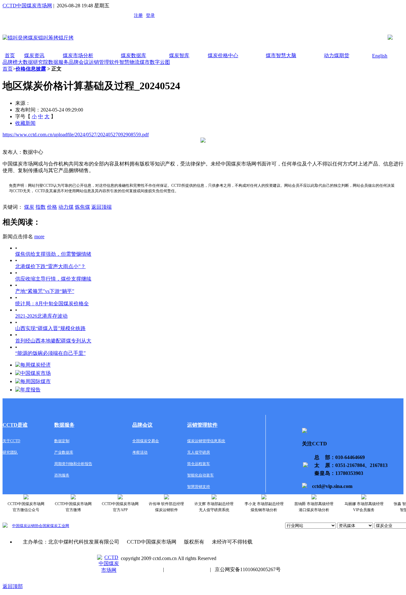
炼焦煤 (82, 207)
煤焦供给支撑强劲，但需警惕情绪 (53, 254)
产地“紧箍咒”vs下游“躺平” (44, 291)
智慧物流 (129, 62)
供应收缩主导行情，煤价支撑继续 (53, 278)
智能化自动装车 (200, 475)
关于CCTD (11, 441)
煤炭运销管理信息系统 (206, 441)
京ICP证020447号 (187, 569)
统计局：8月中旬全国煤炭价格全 (52, 303)
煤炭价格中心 (223, 55)
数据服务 (58, 62)
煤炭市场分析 (78, 55)
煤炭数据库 (133, 55)
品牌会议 (79, 62)
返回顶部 (13, 586)
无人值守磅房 (198, 452)
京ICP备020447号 (140, 569)
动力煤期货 (336, 55)
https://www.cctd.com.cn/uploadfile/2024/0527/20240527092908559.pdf (76, 134)
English (379, 55)
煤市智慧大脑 (281, 55)
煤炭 (29, 207)
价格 (52, 207)
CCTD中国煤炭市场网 (27, 5)
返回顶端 (101, 207)
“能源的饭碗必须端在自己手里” (50, 353)
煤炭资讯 (34, 55)
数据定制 (61, 441)
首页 (10, 55)
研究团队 (10, 452)
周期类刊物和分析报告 (73, 464)
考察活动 (139, 452)
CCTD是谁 (15, 425)
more (39, 236)
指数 (41, 207)
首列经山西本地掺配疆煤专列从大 (53, 340)
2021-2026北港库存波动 (41, 316)
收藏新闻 (25, 123)
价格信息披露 (31, 68)
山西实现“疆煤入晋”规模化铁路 (50, 328)
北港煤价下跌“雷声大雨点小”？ (50, 266)
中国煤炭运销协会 (27, 526)
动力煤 (66, 207)
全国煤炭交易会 (145, 441)
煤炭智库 (179, 55)
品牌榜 (10, 62)
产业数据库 (63, 452)
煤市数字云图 (155, 62)
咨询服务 (61, 475)
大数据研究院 (33, 62)
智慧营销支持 (198, 486)
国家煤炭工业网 (56, 526)
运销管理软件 (104, 62)
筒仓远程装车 (198, 464)
